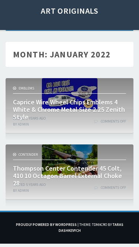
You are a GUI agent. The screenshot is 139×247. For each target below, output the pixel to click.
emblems (26, 88)
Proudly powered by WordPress (46, 224)
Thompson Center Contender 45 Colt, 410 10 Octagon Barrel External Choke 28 (67, 175)
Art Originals (69, 11)
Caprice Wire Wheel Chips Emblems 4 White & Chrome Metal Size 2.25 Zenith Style (69, 109)
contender (28, 154)
